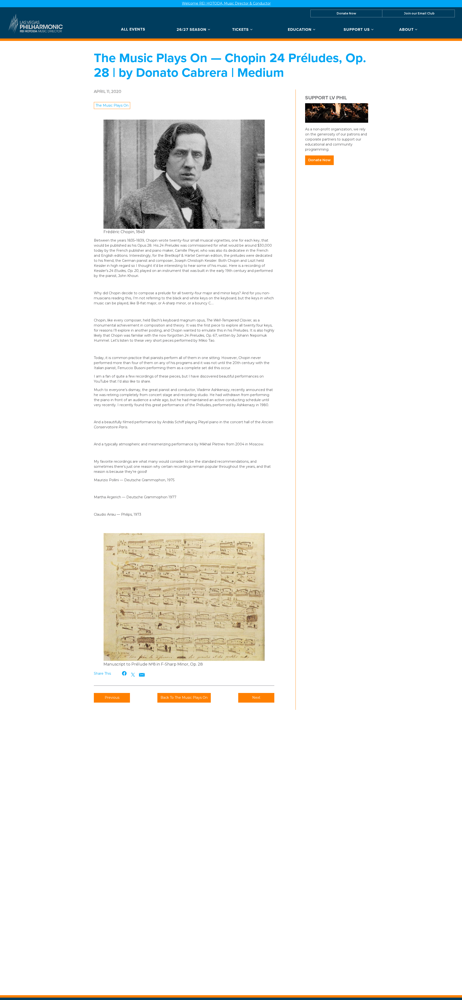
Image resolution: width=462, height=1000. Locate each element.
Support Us (357, 29)
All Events (133, 29)
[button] (125, 673)
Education (300, 29)
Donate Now (346, 13)
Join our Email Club (419, 13)
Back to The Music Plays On (184, 697)
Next (256, 697)
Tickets (241, 29)
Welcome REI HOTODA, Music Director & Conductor (226, 3)
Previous (112, 697)
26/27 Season (192, 29)
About (407, 29)
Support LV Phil (326, 97)
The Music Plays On (112, 105)
